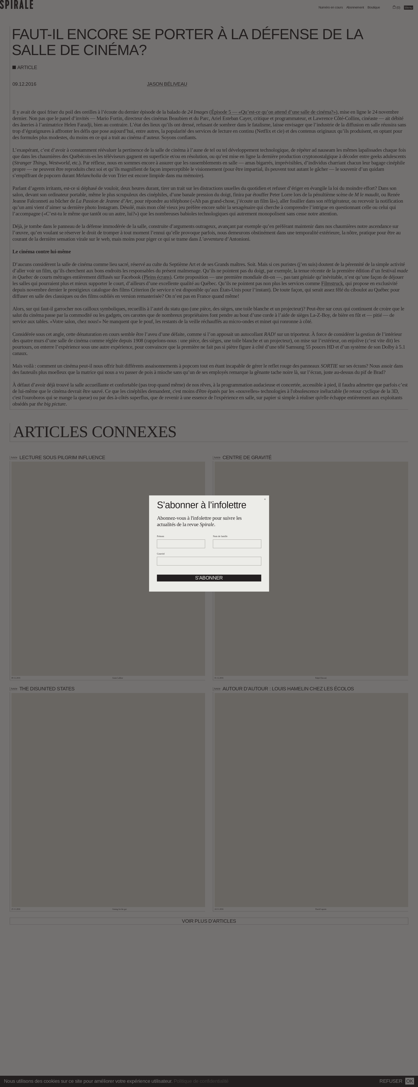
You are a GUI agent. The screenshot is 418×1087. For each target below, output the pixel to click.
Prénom (160, 536)
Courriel (161, 554)
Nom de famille (220, 536)
